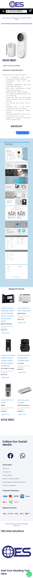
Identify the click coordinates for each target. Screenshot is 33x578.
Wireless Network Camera (14, 18)
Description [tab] (9, 144)
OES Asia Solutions (12, 531)
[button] (3, 11)
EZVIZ (24, 18)
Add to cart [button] (5, 333)
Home (4, 18)
